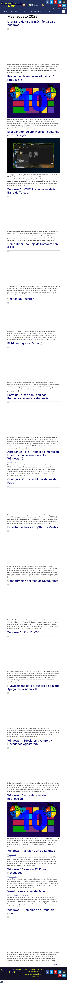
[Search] (66, 11)
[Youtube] (55, 2)
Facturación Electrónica (32, 11)
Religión (47, 11)
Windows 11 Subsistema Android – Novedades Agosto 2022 (29, 742)
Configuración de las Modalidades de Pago (32, 481)
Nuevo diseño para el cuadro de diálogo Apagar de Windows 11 (33, 687)
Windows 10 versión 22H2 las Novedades (26, 871)
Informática (15, 11)
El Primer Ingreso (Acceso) (24, 343)
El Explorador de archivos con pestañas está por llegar (33, 133)
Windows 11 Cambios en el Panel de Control (30, 911)
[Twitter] (51, 2)
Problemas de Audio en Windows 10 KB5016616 (30, 78)
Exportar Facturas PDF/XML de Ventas (32, 527)
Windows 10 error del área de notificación (26, 797)
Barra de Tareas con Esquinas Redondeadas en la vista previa (28, 396)
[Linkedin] (60, 2)
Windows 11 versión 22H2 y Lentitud (31, 850)
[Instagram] (64, 2)
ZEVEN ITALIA (33, 976)
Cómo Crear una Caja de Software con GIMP (32, 245)
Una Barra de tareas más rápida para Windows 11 (31, 23)
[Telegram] (64, 5)
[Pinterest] (60, 5)
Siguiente (56, 964)
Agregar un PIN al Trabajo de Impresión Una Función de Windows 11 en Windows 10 (33, 455)
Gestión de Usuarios (20, 299)
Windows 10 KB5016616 (23, 632)
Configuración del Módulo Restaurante (32, 580)
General (5, 11)
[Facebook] (47, 2)
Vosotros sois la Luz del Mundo (27, 891)
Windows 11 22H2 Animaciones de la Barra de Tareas (31, 190)
